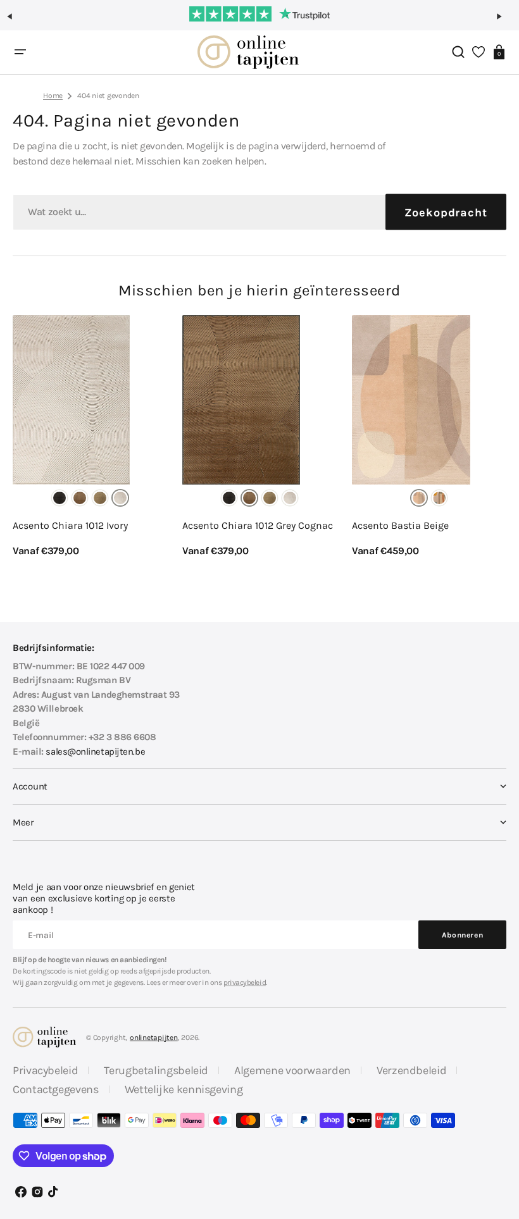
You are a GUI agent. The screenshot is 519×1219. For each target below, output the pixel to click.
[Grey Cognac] (80, 498)
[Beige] (419, 498)
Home (53, 95)
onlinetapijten (154, 1037)
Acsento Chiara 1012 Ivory (70, 525)
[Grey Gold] (100, 498)
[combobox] (259, 212)
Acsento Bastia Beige (400, 525)
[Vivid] (439, 498)
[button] (15, 21)
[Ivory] (120, 498)
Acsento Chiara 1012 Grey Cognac (257, 525)
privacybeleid (244, 982)
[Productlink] (90, 437)
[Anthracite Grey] (59, 498)
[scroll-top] (492, 1148)
